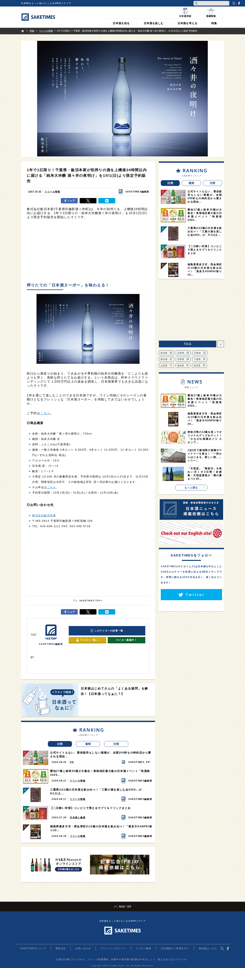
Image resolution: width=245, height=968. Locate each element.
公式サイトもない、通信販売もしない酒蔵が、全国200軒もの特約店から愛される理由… (100, 754)
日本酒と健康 (78, 817)
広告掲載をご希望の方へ (175, 948)
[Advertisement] (88, 252)
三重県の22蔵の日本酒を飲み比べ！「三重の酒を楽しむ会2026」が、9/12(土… (97, 791)
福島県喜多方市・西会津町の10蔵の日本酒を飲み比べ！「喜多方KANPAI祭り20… (101, 828)
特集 (214, 23)
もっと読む (191, 487)
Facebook (239, 3)
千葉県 (200, 359)
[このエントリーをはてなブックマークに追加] (106, 200)
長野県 (183, 359)
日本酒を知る (121, 23)
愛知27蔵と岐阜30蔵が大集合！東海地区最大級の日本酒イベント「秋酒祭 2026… (100, 772)
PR (72, 762)
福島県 (183, 365)
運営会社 (61, 948)
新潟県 (166, 352)
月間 (116, 743)
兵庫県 (183, 352)
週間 (88, 743)
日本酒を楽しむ (154, 23)
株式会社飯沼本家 (44, 515)
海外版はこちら (208, 948)
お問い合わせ (83, 948)
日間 (60, 743)
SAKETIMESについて (33, 948)
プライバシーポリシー (113, 948)
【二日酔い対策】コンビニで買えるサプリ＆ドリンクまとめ (90, 807)
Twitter (234, 3)
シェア (71, 200)
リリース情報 (52, 191)
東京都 (166, 359)
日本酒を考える (188, 23)
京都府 (200, 352)
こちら (45, 413)
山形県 (166, 365)
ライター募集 (143, 948)
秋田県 (199, 365)
